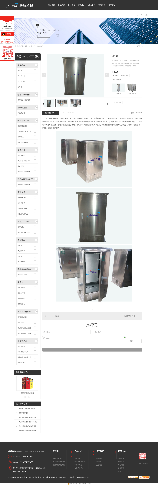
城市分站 (19, 451)
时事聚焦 (121, 468)
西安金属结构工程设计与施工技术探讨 (28, 422)
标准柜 (20, 71)
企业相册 (99, 465)
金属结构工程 (23, 120)
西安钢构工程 (22, 126)
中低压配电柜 (128, 316)
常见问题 (121, 465)
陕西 (26, 451)
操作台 (20, 282)
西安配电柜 (21, 346)
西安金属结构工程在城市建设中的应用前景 (28, 417)
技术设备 (71, 5)
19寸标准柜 (21, 81)
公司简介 (99, 462)
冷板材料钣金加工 (25, 179)
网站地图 (80, 477)
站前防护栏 (21, 203)
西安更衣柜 (21, 76)
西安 (30, 451)
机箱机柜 (61, 5)
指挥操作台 (21, 287)
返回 (138, 46)
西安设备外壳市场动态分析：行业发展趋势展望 (28, 430)
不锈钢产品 (22, 341)
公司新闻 (121, 458)
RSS (84, 477)
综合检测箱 (21, 363)
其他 (119, 471)
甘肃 (34, 451)
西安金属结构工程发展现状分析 (28, 426)
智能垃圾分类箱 (24, 312)
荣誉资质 (99, 458)
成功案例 (91, 5)
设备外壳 (21, 150)
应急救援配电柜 (23, 352)
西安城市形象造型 (24, 232)
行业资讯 (121, 462)
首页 (25, 46)
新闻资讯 (101, 5)
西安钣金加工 (22, 251)
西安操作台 (21, 298)
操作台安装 (21, 293)
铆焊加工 (21, 137)
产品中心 (81, 5)
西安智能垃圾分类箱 (24, 328)
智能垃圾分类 (22, 317)
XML (88, 477)
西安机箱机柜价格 (59, 465)
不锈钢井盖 (22, 108)
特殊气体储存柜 (23, 142)
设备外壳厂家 (57, 458)
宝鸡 (42, 451)
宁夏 (38, 451)
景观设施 (21, 192)
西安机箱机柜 (23, 413)
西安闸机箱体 (22, 197)
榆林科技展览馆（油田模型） (27, 357)
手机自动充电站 (23, 214)
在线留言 (118, 102)
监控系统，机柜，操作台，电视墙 (27, 131)
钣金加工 (21, 240)
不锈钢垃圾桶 (22, 208)
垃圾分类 (21, 322)
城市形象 (21, 227)
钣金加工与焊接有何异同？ (28, 408)
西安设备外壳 (22, 155)
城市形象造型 (23, 221)
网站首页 (51, 5)
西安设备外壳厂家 (24, 100)
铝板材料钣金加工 (25, 95)
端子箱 (20, 87)
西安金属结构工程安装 (59, 462)
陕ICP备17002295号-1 (59, 477)
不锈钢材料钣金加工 (26, 269)
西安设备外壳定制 (24, 171)
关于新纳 (111, 5)
